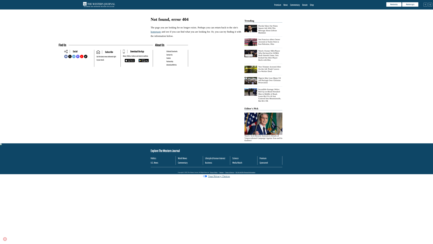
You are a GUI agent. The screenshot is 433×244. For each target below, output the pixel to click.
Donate (304, 4)
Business (208, 162)
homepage (156, 31)
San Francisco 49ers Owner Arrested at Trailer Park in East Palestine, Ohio (269, 41)
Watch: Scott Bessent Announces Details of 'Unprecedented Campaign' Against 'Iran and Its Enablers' (263, 138)
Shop (312, 4)
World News (182, 158)
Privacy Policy (214, 172)
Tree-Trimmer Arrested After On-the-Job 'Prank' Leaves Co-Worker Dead (269, 69)
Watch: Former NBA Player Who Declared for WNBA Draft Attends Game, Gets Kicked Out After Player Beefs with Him (269, 55)
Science (235, 158)
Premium (277, 4)
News (285, 4)
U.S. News (154, 162)
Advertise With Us (171, 65)
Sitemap (221, 172)
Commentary (295, 4)
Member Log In (410, 4)
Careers (168, 58)
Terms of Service (229, 172)
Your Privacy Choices (219, 176)
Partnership (169, 61)
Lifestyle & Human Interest (215, 158)
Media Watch (237, 162)
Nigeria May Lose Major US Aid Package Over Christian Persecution (269, 80)
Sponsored (264, 162)
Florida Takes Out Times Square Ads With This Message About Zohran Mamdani (268, 29)
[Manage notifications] (5, 239)
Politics (153, 158)
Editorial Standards (171, 51)
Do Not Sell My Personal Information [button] (245, 172)
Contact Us (169, 55)
